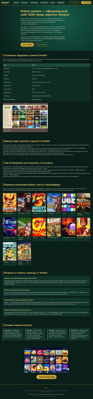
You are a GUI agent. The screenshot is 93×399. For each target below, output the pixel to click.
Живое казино (44, 2)
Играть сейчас (27, 44)
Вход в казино (41, 44)
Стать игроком (86, 2)
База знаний (24, 2)
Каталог (53, 2)
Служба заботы (34, 2)
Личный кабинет (74, 2)
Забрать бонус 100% (46, 377)
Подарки (16, 2)
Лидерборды (61, 2)
